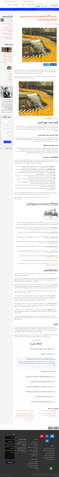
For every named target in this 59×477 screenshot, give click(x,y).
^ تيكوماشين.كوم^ (33, 263)
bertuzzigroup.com (18, 198)
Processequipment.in (37, 197)
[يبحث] (2, 20)
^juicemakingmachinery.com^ (52, 265)
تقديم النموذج (7, 141)
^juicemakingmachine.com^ (24, 263)
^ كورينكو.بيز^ (52, 263)
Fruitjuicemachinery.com (27, 197)
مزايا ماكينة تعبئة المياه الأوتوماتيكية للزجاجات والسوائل (9, 56)
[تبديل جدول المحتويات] (55, 119)
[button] (29, 1)
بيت (57, 9)
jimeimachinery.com (46, 197)
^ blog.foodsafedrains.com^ (43, 263)
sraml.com (20, 197)
